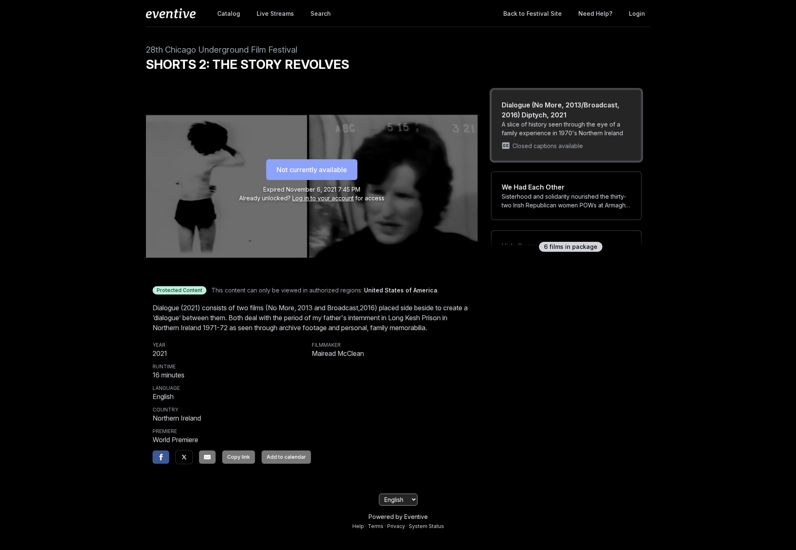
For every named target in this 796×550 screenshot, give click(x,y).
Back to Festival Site (532, 13)
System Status (426, 526)
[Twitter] (184, 457)
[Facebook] (161, 457)
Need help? (595, 13)
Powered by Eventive (398, 516)
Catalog (228, 13)
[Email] (207, 457)
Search (321, 13)
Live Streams (275, 13)
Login (637, 13)
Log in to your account (323, 198)
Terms (375, 526)
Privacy (396, 526)
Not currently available (312, 169)
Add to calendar (286, 457)
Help (358, 526)
